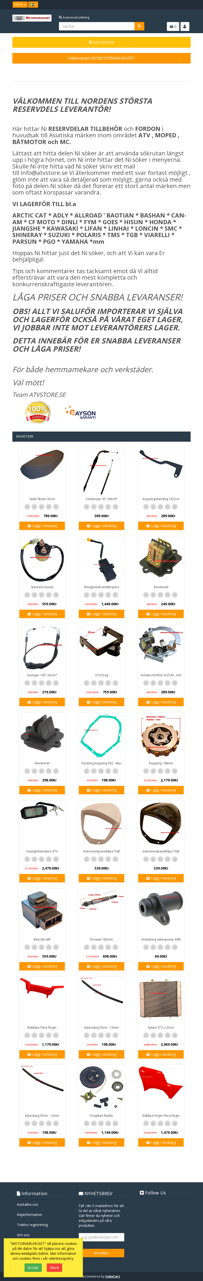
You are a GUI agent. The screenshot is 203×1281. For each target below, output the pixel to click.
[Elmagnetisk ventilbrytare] (101, 559)
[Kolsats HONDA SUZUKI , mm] (161, 648)
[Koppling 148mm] (161, 736)
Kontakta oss (27, 1204)
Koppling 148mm (161, 763)
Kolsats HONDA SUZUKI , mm (161, 675)
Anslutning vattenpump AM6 (161, 939)
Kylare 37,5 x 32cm (161, 1027)
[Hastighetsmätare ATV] (42, 824)
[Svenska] (33, 4)
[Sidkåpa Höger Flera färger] (161, 1088)
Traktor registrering (32, 1224)
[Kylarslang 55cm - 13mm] (42, 1088)
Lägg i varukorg (44, 525)
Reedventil (161, 587)
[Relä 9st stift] (42, 912)
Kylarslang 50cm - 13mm (101, 1027)
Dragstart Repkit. (101, 1115)
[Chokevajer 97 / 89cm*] (101, 471)
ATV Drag (101, 675)
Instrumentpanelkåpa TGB (101, 851)
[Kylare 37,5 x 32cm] (161, 1000)
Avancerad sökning (75, 17)
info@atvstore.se (44, 173)
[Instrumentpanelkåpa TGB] (101, 824)
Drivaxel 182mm (101, 939)
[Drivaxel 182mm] (101, 912)
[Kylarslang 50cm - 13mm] (101, 1000)
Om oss (23, 1235)
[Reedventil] (161, 559)
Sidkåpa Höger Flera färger (161, 1115)
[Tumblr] (187, 4)
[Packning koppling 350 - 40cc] (101, 736)
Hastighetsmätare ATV (42, 851)
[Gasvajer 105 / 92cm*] (42, 648)
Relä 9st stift (42, 939)
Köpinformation (29, 1214)
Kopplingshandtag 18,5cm (161, 499)
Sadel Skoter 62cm (42, 499)
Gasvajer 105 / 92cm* (42, 675)
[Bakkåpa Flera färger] (42, 1000)
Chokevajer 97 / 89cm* (102, 499)
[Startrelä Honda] (42, 559)
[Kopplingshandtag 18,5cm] (161, 471)
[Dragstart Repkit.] (101, 1088)
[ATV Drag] (101, 648)
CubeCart (112, 1276)
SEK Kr (19, 4)
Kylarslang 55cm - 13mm (42, 1115)
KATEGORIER (103, 42)
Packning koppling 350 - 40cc (101, 763)
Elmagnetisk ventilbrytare (101, 587)
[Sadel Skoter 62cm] (42, 471)
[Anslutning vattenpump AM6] (161, 912)
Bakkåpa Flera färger (42, 1027)
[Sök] (139, 26)
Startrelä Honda (42, 587)
